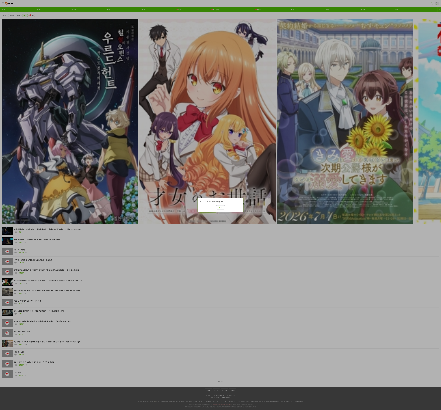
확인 (220, 207)
